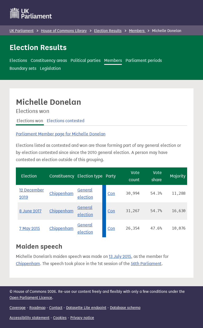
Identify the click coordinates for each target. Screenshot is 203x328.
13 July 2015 (120, 256)
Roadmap (37, 308)
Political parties (85, 60)
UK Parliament (22, 31)
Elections (18, 60)
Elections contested (65, 120)
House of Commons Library (64, 31)
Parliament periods (144, 60)
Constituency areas (49, 60)
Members (137, 31)
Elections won (30, 120)
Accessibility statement (29, 318)
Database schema (125, 308)
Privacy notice (82, 318)
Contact (55, 308)
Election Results (108, 31)
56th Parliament (146, 263)
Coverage (18, 308)
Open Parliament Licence (31, 297)
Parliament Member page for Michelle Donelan (60, 133)
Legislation (50, 68)
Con (111, 193)
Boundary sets (23, 68)
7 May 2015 (29, 228)
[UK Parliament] (31, 13)
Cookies (60, 318)
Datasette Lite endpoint (86, 308)
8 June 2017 (30, 210)
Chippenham (61, 193)
